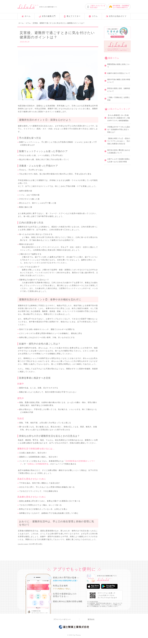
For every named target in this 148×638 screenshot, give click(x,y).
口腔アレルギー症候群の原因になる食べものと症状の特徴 (118, 160)
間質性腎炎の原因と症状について (118, 65)
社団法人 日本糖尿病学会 (38, 464)
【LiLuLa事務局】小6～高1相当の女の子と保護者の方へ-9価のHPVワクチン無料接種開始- (118, 117)
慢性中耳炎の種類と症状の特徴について (118, 81)
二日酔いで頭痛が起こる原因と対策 (118, 99)
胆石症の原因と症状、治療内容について (118, 90)
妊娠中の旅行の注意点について (118, 73)
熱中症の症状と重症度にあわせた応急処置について (118, 151)
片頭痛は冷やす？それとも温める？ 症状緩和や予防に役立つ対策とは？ (118, 129)
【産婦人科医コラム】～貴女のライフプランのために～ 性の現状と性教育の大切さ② (118, 141)
